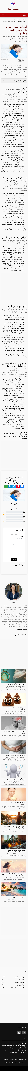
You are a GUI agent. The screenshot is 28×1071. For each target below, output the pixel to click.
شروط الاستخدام (22, 1059)
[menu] (3, 15)
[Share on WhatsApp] (6, 486)
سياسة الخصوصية (13, 1059)
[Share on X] (14, 486)
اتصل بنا (20, 1062)
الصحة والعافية (19, 982)
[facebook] (24, 1032)
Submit (14, 559)
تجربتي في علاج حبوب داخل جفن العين (11, 171)
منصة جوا (24, 19)
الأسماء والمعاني (19, 979)
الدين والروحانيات (18, 985)
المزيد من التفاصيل (22, 629)
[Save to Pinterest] (18, 486)
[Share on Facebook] (22, 486)
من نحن (6, 1059)
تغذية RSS (8, 1062)
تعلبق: (21, 542)
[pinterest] (19, 1032)
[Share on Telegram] (10, 486)
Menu (24, 15)
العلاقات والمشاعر (18, 977)
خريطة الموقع (14, 1062)
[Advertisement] (14, 286)
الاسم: (21, 536)
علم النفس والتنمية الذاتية (16, 987)
